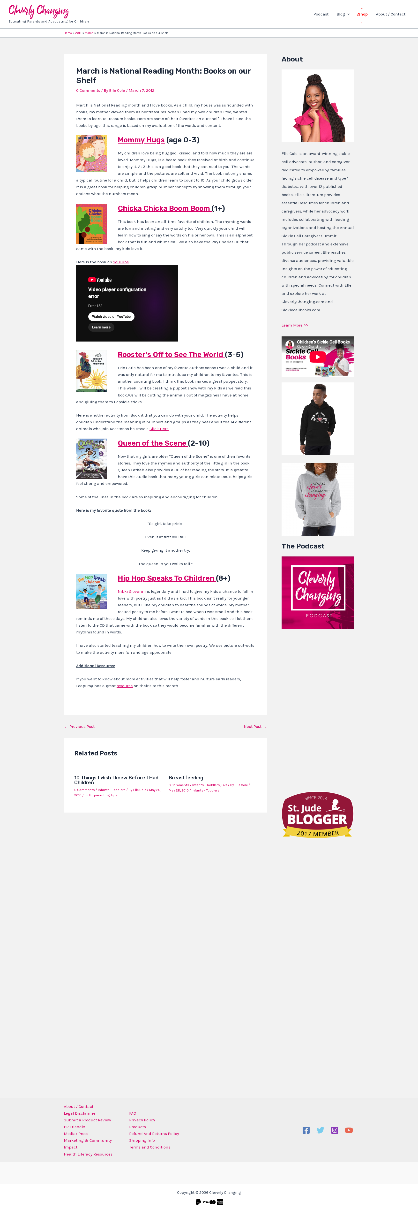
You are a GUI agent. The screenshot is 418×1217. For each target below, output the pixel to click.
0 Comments (88, 90)
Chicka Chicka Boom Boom (165, 208)
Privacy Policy (142, 1120)
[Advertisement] (318, 709)
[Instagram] (335, 1130)
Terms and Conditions (149, 1147)
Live (224, 785)
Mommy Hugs (141, 140)
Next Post (255, 726)
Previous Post (79, 726)
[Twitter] (320, 1130)
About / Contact (390, 14)
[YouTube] (349, 1130)
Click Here (159, 428)
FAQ (132, 1113)
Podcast (321, 14)
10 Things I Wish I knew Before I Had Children (116, 780)
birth (88, 795)
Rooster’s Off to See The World (171, 354)
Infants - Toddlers (112, 790)
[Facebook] (306, 1130)
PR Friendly (74, 1126)
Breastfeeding (186, 778)
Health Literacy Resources (88, 1154)
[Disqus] (165, 879)
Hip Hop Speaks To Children (167, 578)
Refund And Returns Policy (154, 1133)
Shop (363, 14)
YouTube (121, 261)
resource (125, 685)
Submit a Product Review (87, 1120)
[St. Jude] (318, 814)
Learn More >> (295, 325)
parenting (102, 795)
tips (114, 795)
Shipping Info (142, 1140)
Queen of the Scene (153, 443)
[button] (347, 14)
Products (137, 1126)
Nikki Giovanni (132, 591)
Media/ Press (76, 1133)
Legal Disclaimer (79, 1113)
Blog (341, 14)
